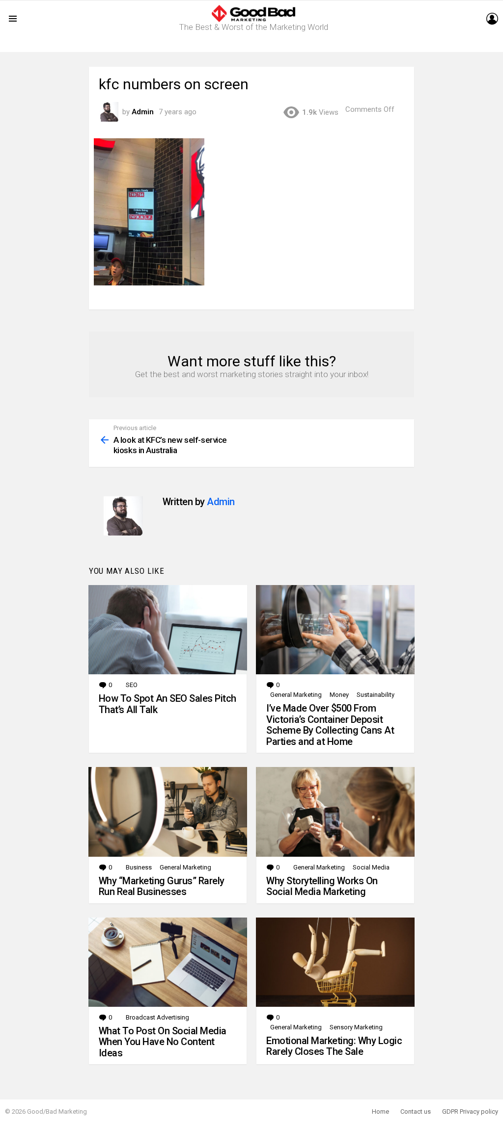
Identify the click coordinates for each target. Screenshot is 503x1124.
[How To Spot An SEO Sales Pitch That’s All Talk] (167, 629)
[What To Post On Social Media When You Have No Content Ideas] (167, 962)
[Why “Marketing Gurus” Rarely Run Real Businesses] (167, 811)
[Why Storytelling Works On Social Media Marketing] (335, 811)
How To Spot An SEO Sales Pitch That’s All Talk (167, 703)
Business (139, 867)
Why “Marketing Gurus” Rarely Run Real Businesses (161, 886)
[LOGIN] (492, 18)
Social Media (371, 867)
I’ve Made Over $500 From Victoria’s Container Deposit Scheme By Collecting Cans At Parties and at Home (330, 724)
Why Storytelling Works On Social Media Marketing (322, 886)
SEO (132, 685)
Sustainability (375, 694)
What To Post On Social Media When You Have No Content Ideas (162, 1042)
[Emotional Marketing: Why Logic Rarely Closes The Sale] (335, 962)
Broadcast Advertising (157, 1017)
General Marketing (296, 694)
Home (380, 1111)
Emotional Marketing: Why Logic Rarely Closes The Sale (334, 1046)
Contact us (415, 1111)
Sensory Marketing (356, 1027)
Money (339, 694)
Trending (254, 44)
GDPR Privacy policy (470, 1111)
